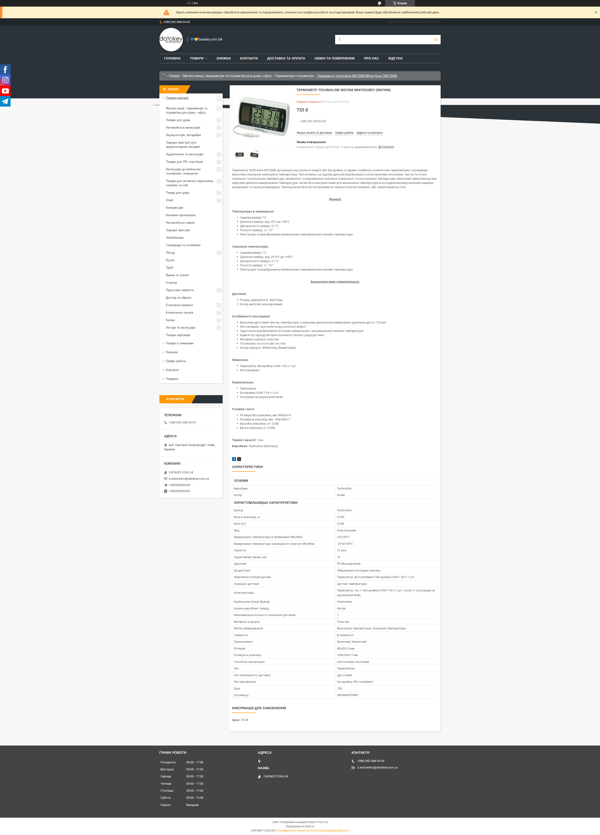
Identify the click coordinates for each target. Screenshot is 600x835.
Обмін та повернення (335, 58)
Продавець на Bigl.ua (300, 826)
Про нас (371, 58)
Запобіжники (175, 237)
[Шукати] (436, 39)
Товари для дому (178, 120)
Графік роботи (176, 361)
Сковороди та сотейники (183, 245)
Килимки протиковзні (180, 215)
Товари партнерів (178, 335)
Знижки (223, 58)
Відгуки (395, 58)
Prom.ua (322, 822)
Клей (169, 200)
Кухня (170, 260)
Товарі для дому (177, 192)
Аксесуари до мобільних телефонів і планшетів (183, 171)
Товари (196, 58)
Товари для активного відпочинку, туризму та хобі (190, 183)
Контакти (249, 58)
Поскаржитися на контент (294, 830)
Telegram (172, 379)
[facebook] (234, 460)
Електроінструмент (179, 305)
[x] (239, 460)
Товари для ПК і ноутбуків (184, 161)
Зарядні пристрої (178, 230)
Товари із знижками (179, 343)
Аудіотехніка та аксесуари (184, 154)
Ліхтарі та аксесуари (180, 327)
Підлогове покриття (180, 290)
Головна (172, 58)
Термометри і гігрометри (294, 76)
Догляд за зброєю (178, 297)
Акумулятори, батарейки (183, 135)
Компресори (174, 207)
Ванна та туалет (177, 275)
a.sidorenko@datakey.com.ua (189, 478)
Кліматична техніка (179, 312)
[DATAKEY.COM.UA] (171, 39)
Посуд (170, 252)
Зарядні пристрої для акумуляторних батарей (183, 144)
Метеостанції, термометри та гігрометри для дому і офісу (227, 76)
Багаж (170, 320)
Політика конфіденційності (331, 830)
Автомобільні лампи (180, 222)
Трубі (169, 267)
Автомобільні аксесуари (183, 127)
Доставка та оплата (286, 58)
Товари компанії (177, 98)
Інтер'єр (171, 282)
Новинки (172, 352)
